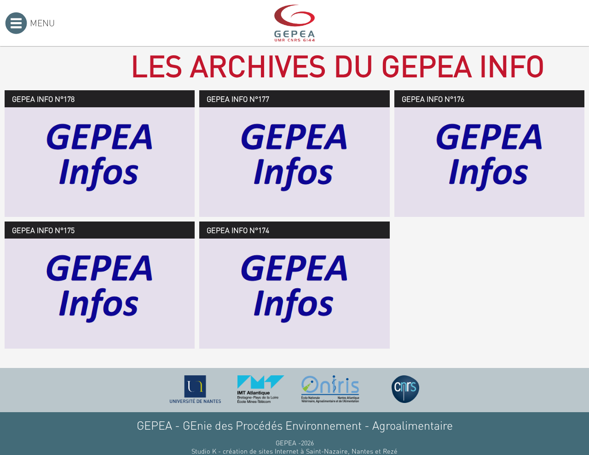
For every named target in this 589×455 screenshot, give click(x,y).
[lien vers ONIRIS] (330, 389)
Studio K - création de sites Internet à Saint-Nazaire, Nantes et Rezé (294, 451)
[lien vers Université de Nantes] (195, 389)
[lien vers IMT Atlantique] (260, 389)
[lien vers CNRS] (405, 389)
